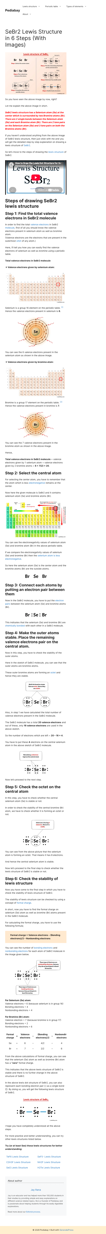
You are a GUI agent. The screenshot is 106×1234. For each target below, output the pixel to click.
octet (53, 672)
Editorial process (33, 1212)
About (25, 14)
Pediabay (12, 10)
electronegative (37, 483)
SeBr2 (27, 145)
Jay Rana (36, 1189)
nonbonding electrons (16, 951)
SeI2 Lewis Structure (17, 1167)
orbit (18, 241)
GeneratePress (66, 1230)
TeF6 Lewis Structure (17, 1156)
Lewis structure (30, 6)
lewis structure (56, 152)
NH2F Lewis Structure (48, 1162)
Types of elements (74, 6)
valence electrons (40, 224)
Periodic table (51, 6)
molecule (9, 227)
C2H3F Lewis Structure (18, 1162)
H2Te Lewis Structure (48, 1167)
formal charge (24, 903)
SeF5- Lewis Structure (49, 1156)
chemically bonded (15, 625)
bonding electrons (43, 947)
